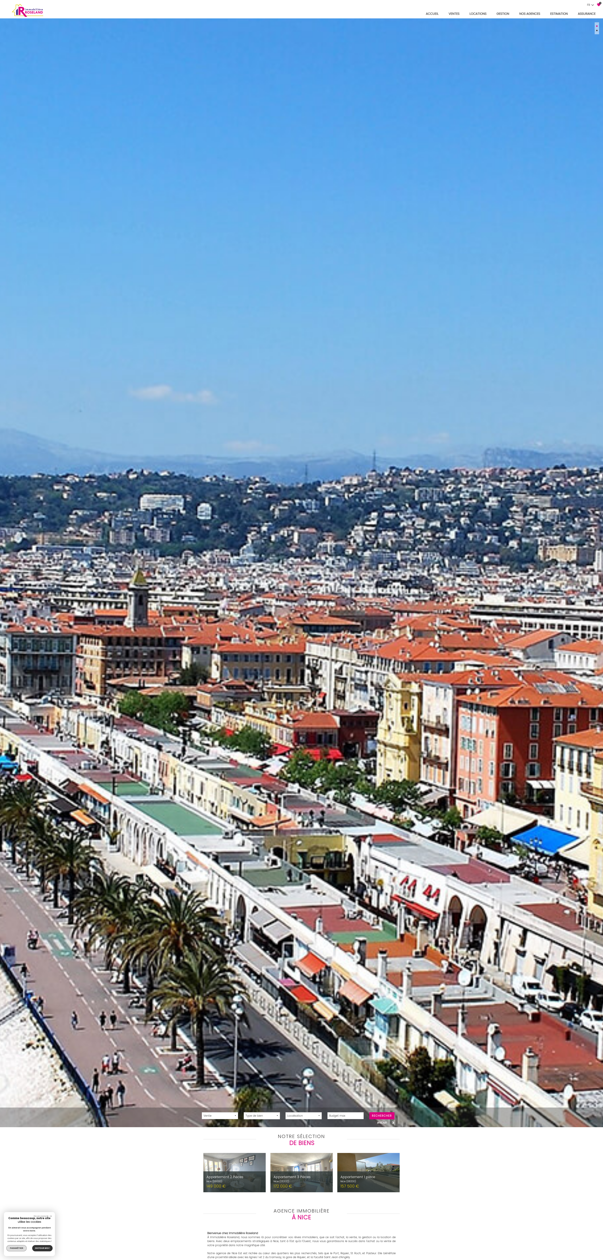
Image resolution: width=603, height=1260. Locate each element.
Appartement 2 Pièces (224, 1178)
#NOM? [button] (382, 1123)
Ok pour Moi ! (42, 1248)
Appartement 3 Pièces (292, 1178)
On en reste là (41, 1216)
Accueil (432, 13)
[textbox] (261, 1116)
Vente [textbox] (208, 1116)
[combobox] (220, 1115)
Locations (478, 13)
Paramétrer (16, 1248)
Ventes (454, 13)
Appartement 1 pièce (357, 1178)
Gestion (503, 13)
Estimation (559, 13)
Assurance (587, 13)
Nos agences (529, 13)
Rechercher (382, 1116)
